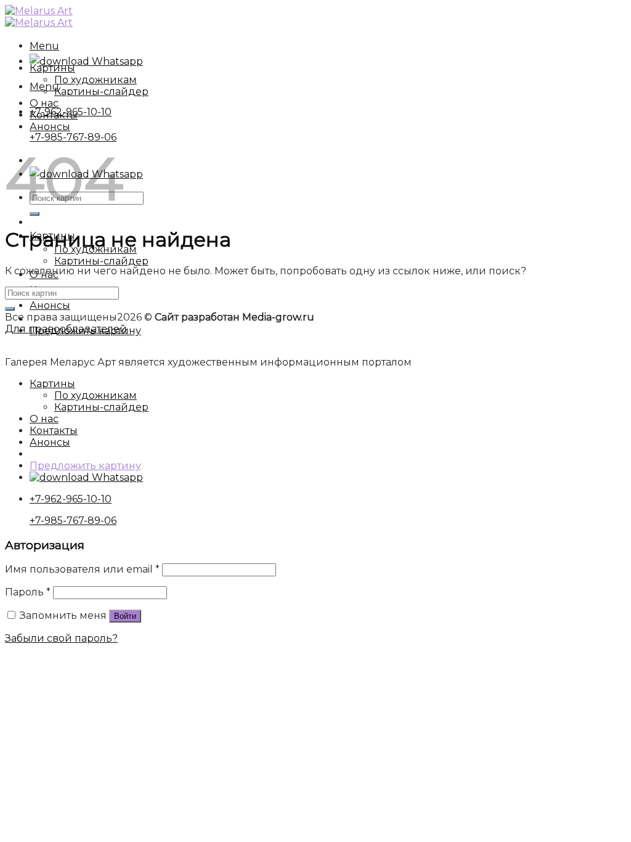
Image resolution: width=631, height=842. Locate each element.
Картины (52, 68)
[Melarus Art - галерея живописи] (39, 16)
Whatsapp (116, 61)
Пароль (28, 592)
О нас (44, 103)
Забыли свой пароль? (61, 638)
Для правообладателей (66, 329)
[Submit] (10, 309)
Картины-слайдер (101, 261)
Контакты (54, 115)
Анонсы (50, 305)
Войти (125, 616)
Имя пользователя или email (82, 569)
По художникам (95, 80)
